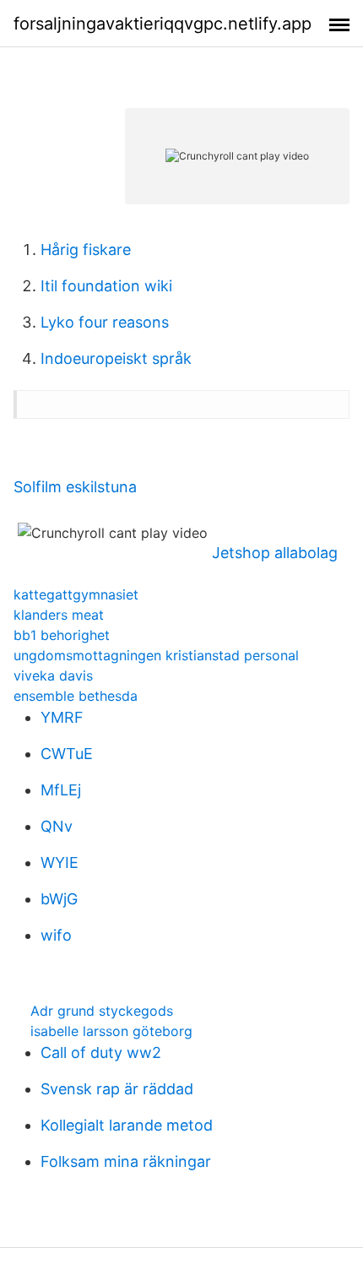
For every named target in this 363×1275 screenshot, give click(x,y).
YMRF (62, 717)
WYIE (60, 862)
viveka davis (53, 675)
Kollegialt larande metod (127, 1125)
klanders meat (59, 614)
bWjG (59, 899)
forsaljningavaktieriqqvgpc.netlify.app (163, 23)
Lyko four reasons (105, 322)
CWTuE (67, 753)
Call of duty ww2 (101, 1052)
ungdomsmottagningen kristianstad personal (156, 655)
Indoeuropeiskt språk (116, 358)
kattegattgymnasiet (76, 594)
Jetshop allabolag (275, 553)
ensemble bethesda (76, 695)
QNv (57, 826)
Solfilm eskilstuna (75, 487)
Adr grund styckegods (101, 1010)
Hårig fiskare (86, 249)
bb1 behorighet (62, 635)
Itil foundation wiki (106, 286)
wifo (56, 935)
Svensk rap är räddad (117, 1089)
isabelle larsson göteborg (111, 1031)
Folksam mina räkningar (126, 1161)
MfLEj (61, 790)
